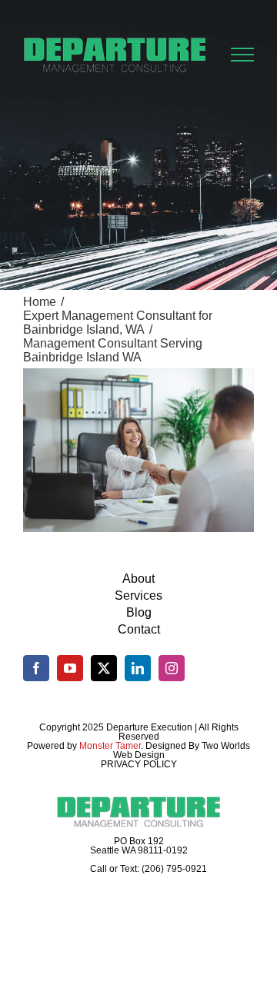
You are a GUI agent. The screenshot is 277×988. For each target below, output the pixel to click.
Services (138, 595)
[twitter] (104, 668)
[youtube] (70, 668)
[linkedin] (138, 668)
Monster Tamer (110, 745)
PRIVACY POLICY (139, 764)
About (138, 578)
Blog (139, 612)
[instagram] (172, 668)
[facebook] (36, 668)
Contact (139, 629)
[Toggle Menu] (243, 55)
